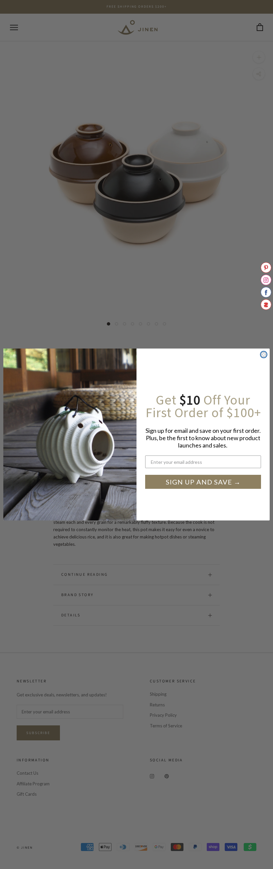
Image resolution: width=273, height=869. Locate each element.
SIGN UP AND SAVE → (203, 482)
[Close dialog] (263, 354)
